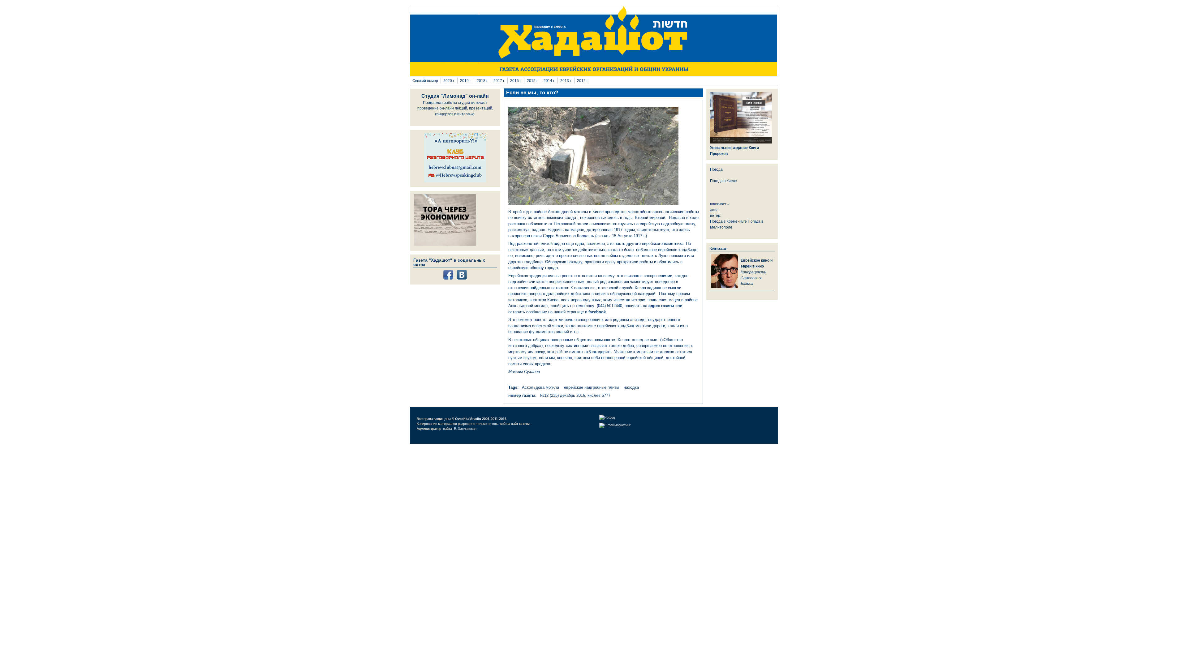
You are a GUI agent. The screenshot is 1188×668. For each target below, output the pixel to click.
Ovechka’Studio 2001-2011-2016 (480, 419)
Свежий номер (425, 81)
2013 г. (566, 81)
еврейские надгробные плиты (591, 387)
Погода (716, 169)
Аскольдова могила (540, 387)
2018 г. (482, 81)
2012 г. (582, 81)
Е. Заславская (465, 428)
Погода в (723, 181)
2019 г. (465, 81)
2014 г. (549, 81)
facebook (597, 312)
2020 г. (449, 81)
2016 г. (516, 81)
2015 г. (532, 81)
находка (631, 387)
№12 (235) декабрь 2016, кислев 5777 (575, 395)
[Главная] (594, 74)
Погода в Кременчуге (728, 221)
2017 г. (499, 81)
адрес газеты (661, 305)
